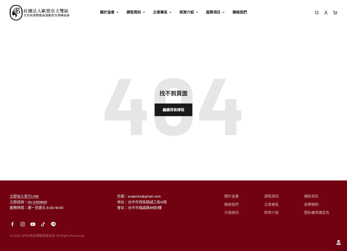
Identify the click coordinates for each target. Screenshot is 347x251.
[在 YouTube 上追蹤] (33, 224)
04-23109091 (37, 202)
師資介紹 (187, 12)
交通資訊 (231, 212)
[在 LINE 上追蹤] (53, 224)
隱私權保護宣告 (316, 212)
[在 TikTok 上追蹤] (43, 224)
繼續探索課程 (173, 110)
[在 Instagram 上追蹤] (22, 224)
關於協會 (107, 12)
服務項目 (213, 12)
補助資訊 (311, 196)
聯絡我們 (240, 12)
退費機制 (311, 204)
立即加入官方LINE (24, 196)
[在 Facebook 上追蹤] (12, 224)
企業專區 (160, 12)
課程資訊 (134, 12)
